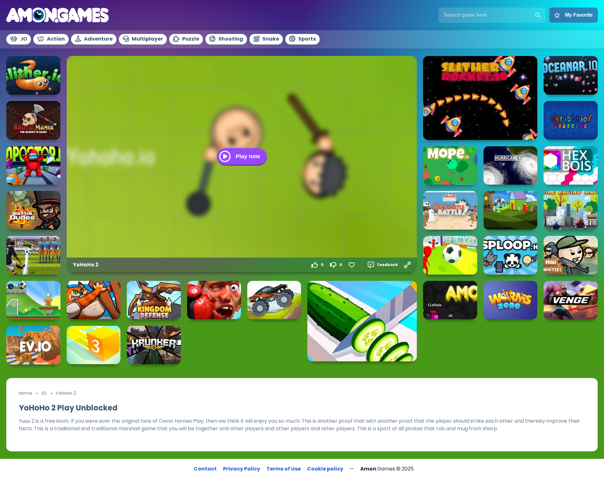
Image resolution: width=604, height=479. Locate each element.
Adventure (98, 38)
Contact (205, 468)
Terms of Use (283, 468)
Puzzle (190, 38)
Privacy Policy (241, 468)
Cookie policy (325, 468)
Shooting (230, 38)
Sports (307, 38)
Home (25, 393)
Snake (270, 38)
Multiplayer (147, 38)
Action (56, 38)
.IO (23, 38)
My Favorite (579, 15)
